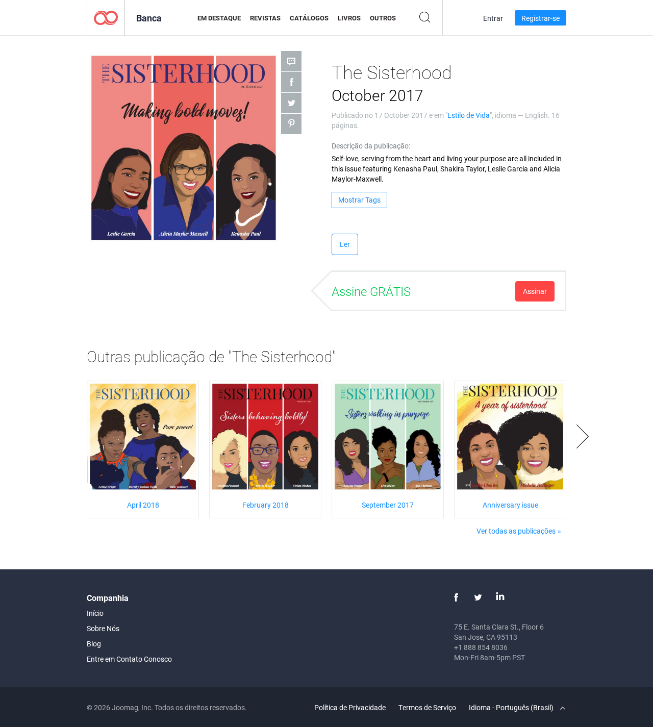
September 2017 (388, 505)
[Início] (106, 17)
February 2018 (265, 505)
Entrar (493, 18)
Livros (349, 17)
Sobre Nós (103, 628)
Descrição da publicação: (371, 146)
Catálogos (309, 17)
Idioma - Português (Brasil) (512, 707)
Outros (383, 17)
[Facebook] (456, 597)
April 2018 (143, 505)
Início (95, 613)
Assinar (535, 291)
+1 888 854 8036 (481, 647)
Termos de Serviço (427, 707)
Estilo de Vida (468, 115)
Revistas (265, 17)
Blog (94, 643)
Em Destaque (219, 17)
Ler (345, 244)
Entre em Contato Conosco (129, 659)
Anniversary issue (510, 505)
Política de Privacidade (350, 707)
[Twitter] (478, 597)
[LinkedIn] (500, 597)
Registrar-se (540, 18)
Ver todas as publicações (516, 531)
